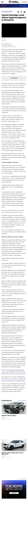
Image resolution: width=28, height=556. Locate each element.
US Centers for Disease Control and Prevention (13, 380)
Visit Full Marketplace (21, 400)
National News (7, 11)
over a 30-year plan (6, 98)
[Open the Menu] (2, 2)
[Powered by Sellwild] (24, 478)
